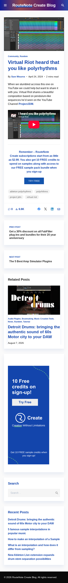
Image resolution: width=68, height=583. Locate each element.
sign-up (37, 171)
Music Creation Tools (44, 319)
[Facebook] (39, 209)
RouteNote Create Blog (34, 5)
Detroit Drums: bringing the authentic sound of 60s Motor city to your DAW (34, 332)
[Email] (58, 209)
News (10, 322)
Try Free (34, 181)
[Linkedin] (52, 209)
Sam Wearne (18, 76)
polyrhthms (42, 191)
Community (13, 56)
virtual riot (32, 197)
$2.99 (15, 159)
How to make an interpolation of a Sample (34, 539)
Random (24, 56)
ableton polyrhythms (20, 191)
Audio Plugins (14, 319)
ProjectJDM (26, 104)
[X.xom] (45, 209)
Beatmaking (27, 319)
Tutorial (26, 322)
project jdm (15, 197)
